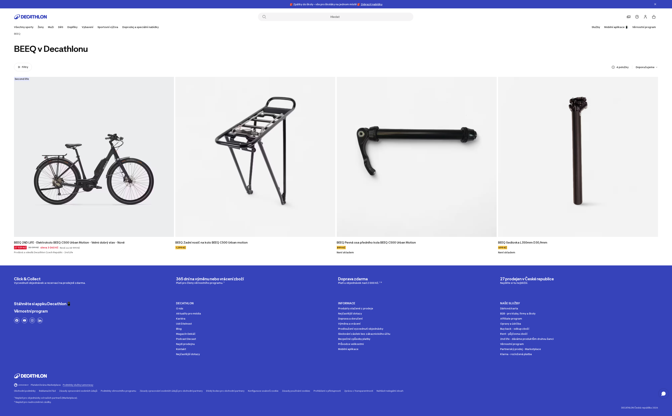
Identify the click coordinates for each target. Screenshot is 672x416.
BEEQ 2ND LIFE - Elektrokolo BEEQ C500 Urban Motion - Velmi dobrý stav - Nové (69, 242)
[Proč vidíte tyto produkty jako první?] (613, 67)
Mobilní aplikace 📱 (616, 27)
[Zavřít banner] (655, 4)
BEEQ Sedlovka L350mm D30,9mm (522, 242)
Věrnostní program (644, 27)
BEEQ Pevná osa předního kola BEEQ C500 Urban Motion (376, 242)
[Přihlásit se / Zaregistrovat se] (645, 17)
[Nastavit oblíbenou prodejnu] (628, 17)
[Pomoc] (637, 17)
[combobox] (647, 67)
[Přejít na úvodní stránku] (30, 16)
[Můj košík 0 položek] (654, 17)
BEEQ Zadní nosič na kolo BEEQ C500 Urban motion (211, 242)
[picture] (94, 157)
